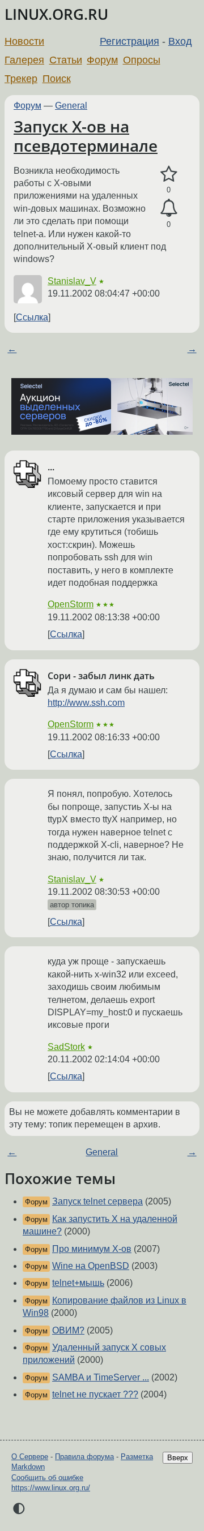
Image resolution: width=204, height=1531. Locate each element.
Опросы (141, 60)
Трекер (21, 78)
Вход (180, 41)
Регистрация (129, 41)
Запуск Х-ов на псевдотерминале (86, 135)
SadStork (66, 1047)
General (71, 105)
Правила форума (84, 1456)
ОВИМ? (68, 1330)
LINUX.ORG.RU (56, 14)
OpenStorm (71, 604)
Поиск (56, 78)
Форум (102, 60)
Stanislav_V (72, 281)
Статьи (65, 60)
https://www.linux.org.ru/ (50, 1487)
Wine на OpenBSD (90, 1266)
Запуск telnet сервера (97, 1201)
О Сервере (29, 1456)
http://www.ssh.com (86, 702)
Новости (24, 41)
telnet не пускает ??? (95, 1394)
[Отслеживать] (168, 208)
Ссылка (32, 317)
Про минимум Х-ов (91, 1249)
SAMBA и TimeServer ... (100, 1377)
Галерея (24, 60)
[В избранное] (168, 174)
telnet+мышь (78, 1283)
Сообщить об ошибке (47, 1477)
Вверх (177, 1457)
